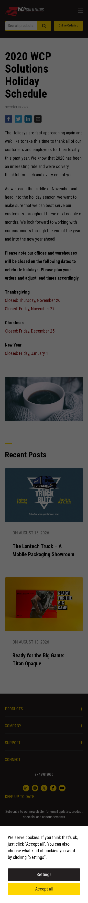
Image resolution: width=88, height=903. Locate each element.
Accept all (44, 888)
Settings (44, 874)
